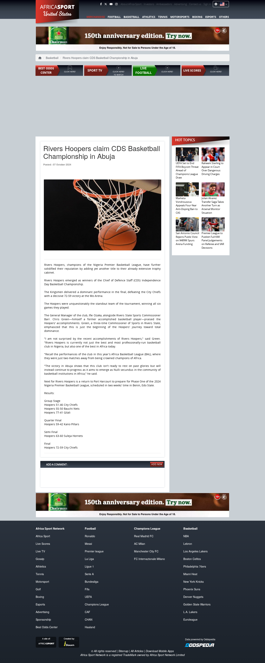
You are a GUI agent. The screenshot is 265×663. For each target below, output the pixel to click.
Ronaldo (90, 536)
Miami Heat (190, 574)
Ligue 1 (89, 566)
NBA (186, 536)
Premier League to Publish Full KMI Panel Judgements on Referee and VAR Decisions (213, 240)
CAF (87, 612)
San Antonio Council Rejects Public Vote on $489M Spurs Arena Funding (187, 238)
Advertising (180, 4)
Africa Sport (43, 536)
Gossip (40, 559)
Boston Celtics (192, 559)
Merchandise (96, 17)
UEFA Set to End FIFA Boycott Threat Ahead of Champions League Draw (187, 170)
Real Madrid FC (143, 536)
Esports (210, 17)
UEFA (88, 597)
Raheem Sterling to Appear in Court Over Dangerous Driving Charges (212, 168)
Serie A (89, 574)
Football (114, 17)
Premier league (94, 551)
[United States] (222, 4)
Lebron (187, 544)
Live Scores (43, 544)
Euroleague (190, 619)
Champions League (97, 604)
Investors (149, 4)
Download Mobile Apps (160, 651)
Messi (88, 544)
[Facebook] (101, 4)
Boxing (197, 17)
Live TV (40, 551)
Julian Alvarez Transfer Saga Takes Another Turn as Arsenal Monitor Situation (213, 205)
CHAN (88, 619)
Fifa (87, 589)
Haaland (90, 627)
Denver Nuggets (193, 597)
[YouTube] (111, 4)
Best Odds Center (47, 627)
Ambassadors (164, 4)
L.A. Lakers (190, 612)
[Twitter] (105, 4)
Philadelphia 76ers (194, 566)
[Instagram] (116, 4)
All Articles (137, 651)
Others (224, 17)
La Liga (89, 559)
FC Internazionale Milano (149, 559)
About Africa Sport (131, 4)
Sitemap (123, 651)
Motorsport (42, 581)
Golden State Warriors (196, 604)
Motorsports (179, 17)
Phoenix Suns (191, 589)
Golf (38, 589)
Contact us (195, 4)
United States (57, 13)
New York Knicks (193, 581)
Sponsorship (43, 619)
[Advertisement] (132, 106)
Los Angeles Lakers (195, 551)
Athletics (148, 17)
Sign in (207, 4)
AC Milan (139, 544)
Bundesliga (91, 581)
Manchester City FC (146, 551)
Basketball (131, 17)
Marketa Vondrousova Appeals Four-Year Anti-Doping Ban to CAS (187, 205)
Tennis (162, 17)
